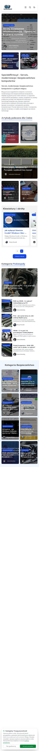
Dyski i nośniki (26, 188)
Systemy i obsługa (8, 55)
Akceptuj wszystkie (28, 746)
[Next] (21, 251)
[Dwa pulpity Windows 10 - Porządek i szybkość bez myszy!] (19, 162)
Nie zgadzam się (11, 746)
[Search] (30, 7)
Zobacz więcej (19, 256)
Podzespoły (25, 55)
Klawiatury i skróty (9, 25)
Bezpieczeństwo (7, 378)
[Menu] (25, 7)
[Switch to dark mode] (34, 7)
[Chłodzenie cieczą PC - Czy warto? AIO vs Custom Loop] (19, 282)
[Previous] (17, 251)
